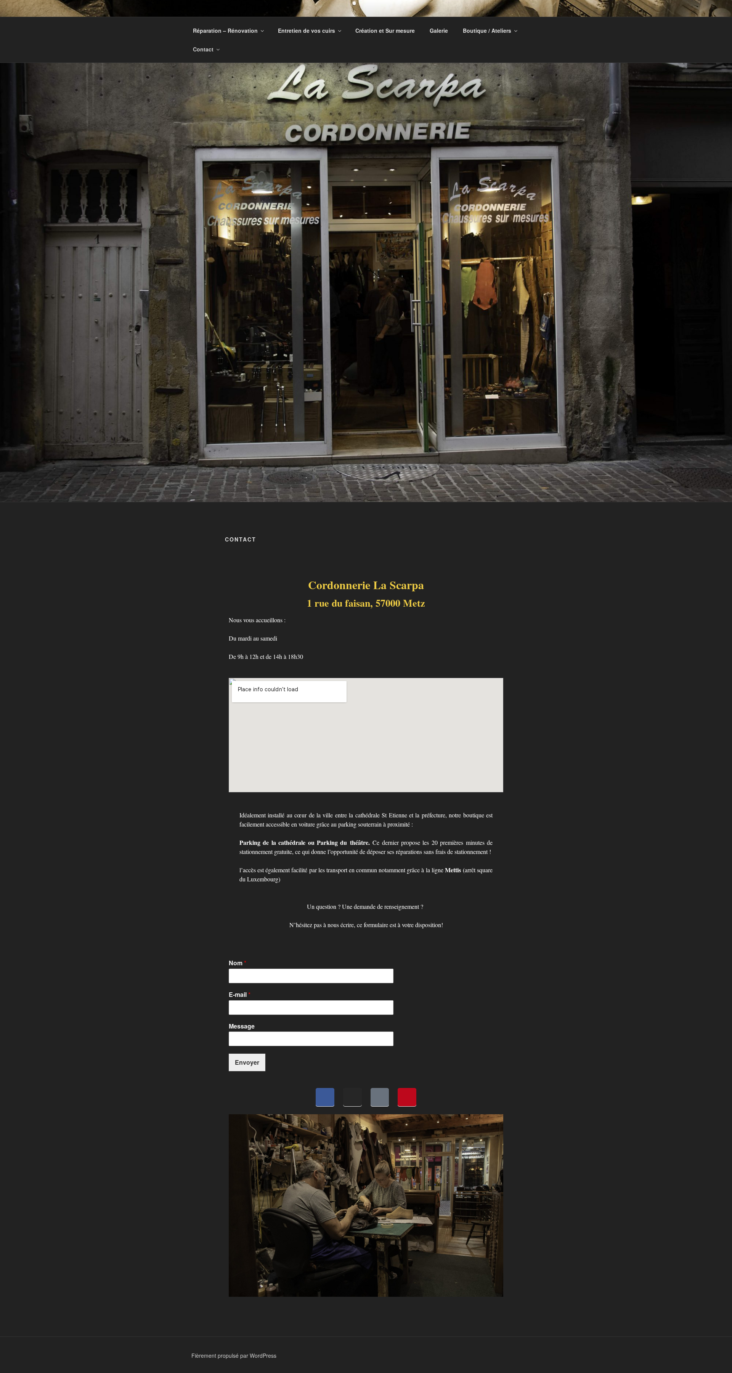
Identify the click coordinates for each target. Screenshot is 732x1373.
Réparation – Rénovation (225, 30)
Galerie (439, 30)
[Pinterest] (407, 1097)
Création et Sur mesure (385, 30)
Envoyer (247, 1062)
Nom (237, 963)
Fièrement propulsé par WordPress (233, 1355)
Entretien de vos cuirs (306, 30)
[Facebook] (325, 1097)
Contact (203, 49)
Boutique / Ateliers (487, 30)
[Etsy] (380, 1097)
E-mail (239, 995)
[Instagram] (352, 1097)
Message (242, 1026)
